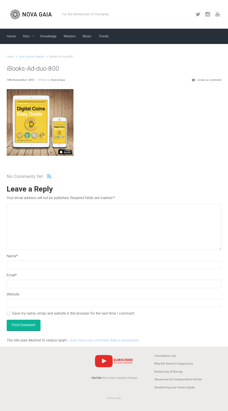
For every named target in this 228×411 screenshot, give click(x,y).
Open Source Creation (31, 56)
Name (12, 256)
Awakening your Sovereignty (174, 387)
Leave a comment (209, 80)
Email (12, 275)
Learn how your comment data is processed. (104, 340)
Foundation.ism (165, 355)
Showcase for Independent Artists (178, 379)
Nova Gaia (58, 80)
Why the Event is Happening (173, 363)
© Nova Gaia (114, 398)
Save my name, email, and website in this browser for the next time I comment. (73, 313)
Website (13, 294)
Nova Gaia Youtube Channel (119, 377)
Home (10, 56)
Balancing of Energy (168, 371)
